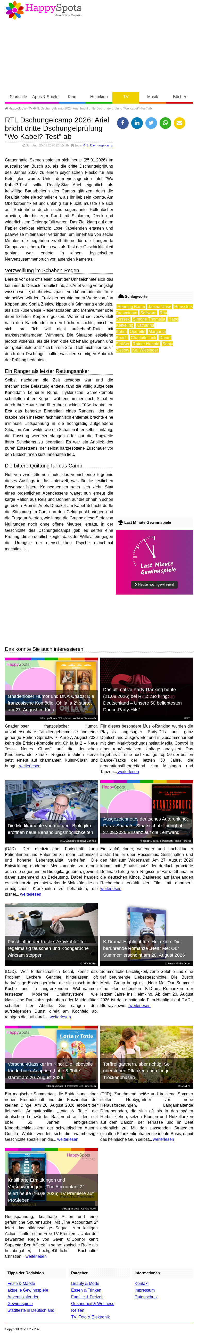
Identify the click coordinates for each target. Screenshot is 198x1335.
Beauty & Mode (85, 1283)
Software (148, 313)
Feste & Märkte (21, 1283)
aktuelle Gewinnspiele (27, 1290)
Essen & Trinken (86, 1290)
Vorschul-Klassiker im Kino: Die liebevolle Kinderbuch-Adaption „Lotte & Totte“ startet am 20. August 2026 (50, 1070)
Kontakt (141, 1283)
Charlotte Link (143, 337)
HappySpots (17, 108)
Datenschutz (146, 1297)
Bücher (179, 97)
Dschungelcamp (101, 145)
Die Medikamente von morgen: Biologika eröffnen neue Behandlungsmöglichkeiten (50, 829)
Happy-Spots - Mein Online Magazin (43, 10)
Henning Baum (131, 307)
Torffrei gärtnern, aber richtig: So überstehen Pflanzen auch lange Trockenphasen (136, 1070)
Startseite (18, 97)
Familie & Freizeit (87, 1297)
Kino (72, 97)
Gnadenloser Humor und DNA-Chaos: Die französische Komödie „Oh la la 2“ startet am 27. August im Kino (51, 703)
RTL (86, 145)
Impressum (145, 1290)
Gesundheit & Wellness (92, 1303)
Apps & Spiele (45, 97)
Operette (137, 331)
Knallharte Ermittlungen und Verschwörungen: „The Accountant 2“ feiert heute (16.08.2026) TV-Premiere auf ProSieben (51, 1190)
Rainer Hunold (146, 344)
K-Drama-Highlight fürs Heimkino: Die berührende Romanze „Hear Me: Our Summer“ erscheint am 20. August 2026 (144, 948)
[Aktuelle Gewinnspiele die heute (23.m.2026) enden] (154, 593)
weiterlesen (29, 766)
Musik (152, 97)
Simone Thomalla (149, 319)
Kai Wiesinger (145, 350)
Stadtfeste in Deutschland (30, 1310)
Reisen (77, 1310)
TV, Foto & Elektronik (90, 1317)
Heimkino (99, 97)
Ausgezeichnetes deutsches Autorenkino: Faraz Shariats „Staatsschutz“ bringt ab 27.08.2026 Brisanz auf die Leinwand (145, 825)
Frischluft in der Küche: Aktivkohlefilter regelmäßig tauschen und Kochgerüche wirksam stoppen (48, 948)
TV (126, 97)
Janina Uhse (159, 307)
